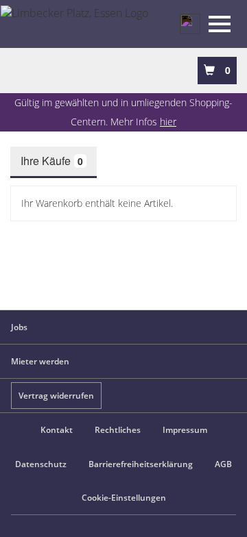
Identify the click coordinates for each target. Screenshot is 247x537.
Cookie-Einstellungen (124, 497)
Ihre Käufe (52, 160)
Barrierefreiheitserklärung (141, 464)
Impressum (185, 430)
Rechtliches (118, 430)
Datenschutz (41, 464)
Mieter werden (40, 361)
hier (168, 121)
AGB (223, 464)
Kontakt (56, 430)
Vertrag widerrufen (56, 395)
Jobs (19, 327)
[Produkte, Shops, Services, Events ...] (190, 24)
